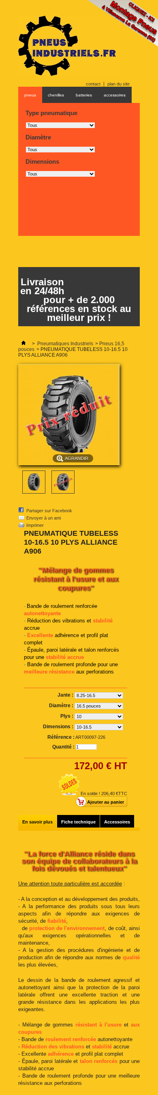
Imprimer (35, 525)
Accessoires (117, 821)
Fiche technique (78, 821)
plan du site (118, 83)
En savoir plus (37, 821)
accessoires (115, 95)
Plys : (67, 716)
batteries (84, 95)
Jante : (66, 695)
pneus (30, 95)
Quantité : (63, 747)
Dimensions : (59, 726)
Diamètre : (62, 705)
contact (93, 83)
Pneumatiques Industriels (65, 343)
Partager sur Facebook (49, 510)
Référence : (61, 737)
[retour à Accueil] (23, 343)
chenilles (56, 95)
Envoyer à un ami (43, 517)
